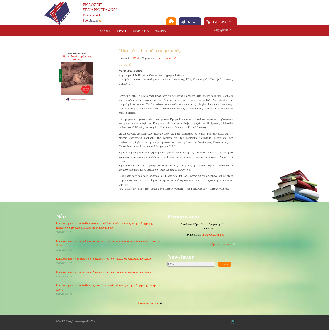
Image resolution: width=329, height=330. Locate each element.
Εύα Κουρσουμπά (166, 58)
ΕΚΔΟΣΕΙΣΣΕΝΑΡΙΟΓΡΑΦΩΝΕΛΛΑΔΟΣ (100, 9)
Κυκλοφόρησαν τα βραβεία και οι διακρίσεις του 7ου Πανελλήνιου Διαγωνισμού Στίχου (104, 258)
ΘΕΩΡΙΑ (160, 31)
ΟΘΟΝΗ (106, 31)
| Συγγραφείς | (222, 30)
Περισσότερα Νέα (148, 303)
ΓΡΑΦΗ (122, 31)
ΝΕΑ (191, 22)
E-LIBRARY (222, 22)
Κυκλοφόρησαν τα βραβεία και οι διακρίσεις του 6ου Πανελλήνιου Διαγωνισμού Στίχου (104, 272)
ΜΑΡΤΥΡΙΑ (141, 31)
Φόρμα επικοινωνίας (221, 244)
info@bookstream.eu (213, 234)
